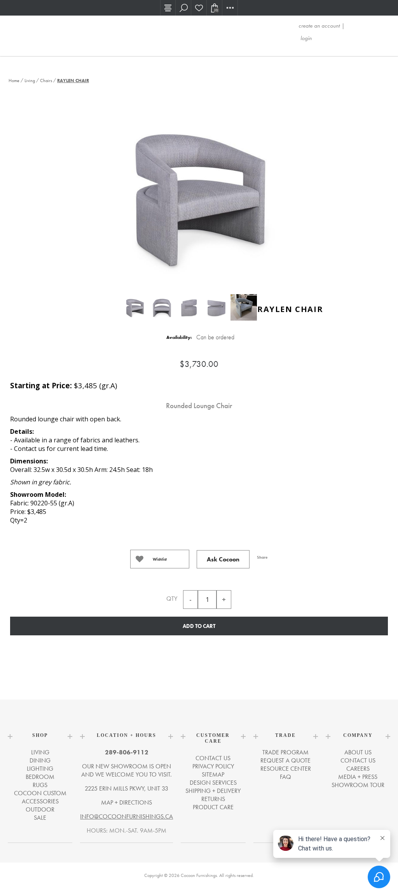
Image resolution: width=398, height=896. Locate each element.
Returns (213, 799)
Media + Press (357, 777)
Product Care (213, 807)
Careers (358, 768)
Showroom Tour (358, 785)
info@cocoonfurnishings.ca (126, 816)
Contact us (213, 758)
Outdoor (40, 809)
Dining (40, 760)
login (306, 38)
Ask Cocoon (223, 559)
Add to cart (199, 625)
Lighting (40, 768)
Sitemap (213, 774)
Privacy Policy (213, 766)
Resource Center (285, 768)
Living (40, 752)
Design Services (213, 783)
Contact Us (357, 760)
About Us (358, 752)
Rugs (40, 785)
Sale (40, 818)
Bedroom (40, 777)
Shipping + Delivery (213, 791)
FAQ (285, 777)
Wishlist (160, 559)
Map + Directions (126, 802)
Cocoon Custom (40, 793)
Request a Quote (285, 760)
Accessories (40, 801)
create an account (319, 26)
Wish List (199, 8)
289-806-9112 (126, 752)
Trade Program (285, 752)
